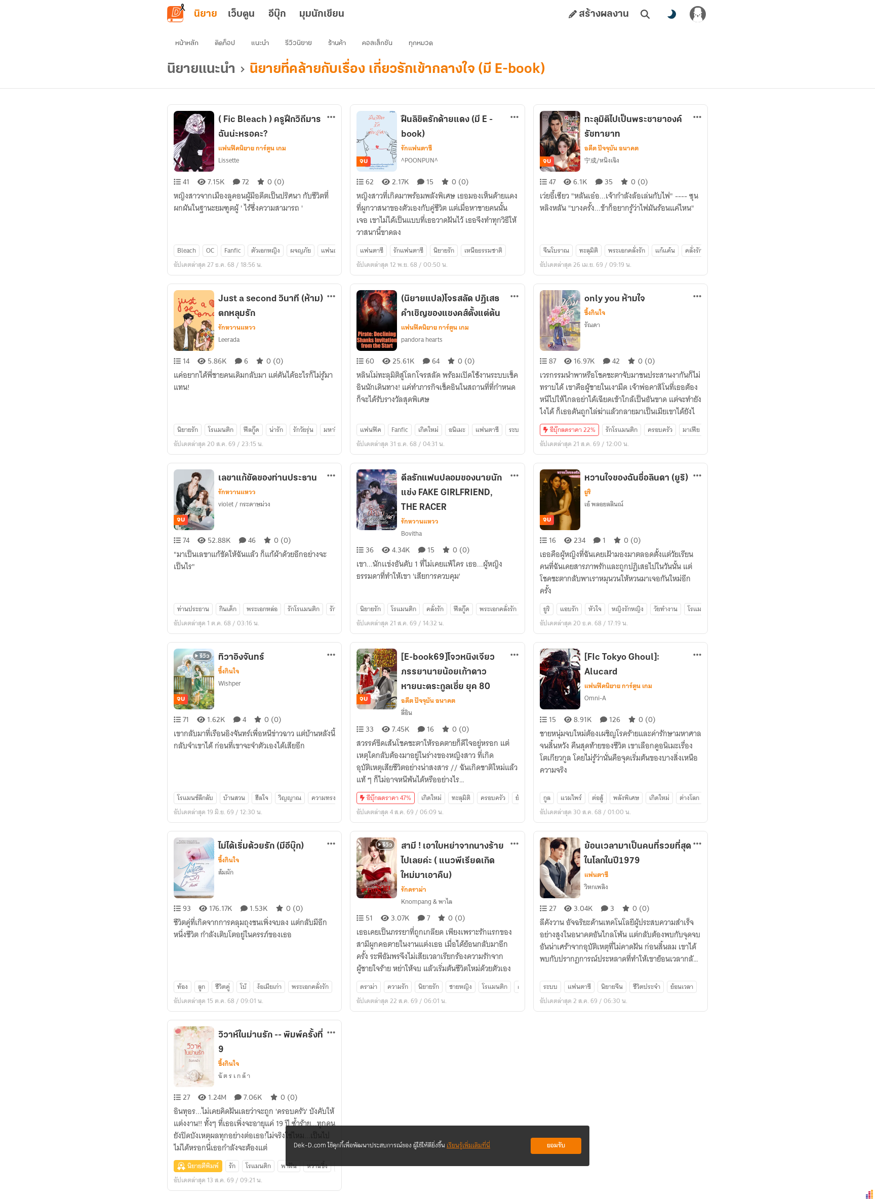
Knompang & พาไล (426, 901)
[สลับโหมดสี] (671, 14)
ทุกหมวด (421, 43)
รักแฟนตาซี (416, 148)
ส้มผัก (225, 872)
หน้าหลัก (186, 43)
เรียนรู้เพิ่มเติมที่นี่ (468, 1145)
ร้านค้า (337, 43)
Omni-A (595, 698)
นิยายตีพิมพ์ (203, 1166)
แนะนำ (260, 43)
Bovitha (411, 533)
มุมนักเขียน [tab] (321, 14)
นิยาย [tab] (205, 14)
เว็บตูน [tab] (241, 14)
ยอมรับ (556, 1145)
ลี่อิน (406, 712)
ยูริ (587, 492)
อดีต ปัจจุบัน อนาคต (611, 148)
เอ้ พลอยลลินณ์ (603, 504)
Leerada (229, 339)
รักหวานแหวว (237, 328)
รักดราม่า (413, 890)
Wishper (229, 683)
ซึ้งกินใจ (594, 313)
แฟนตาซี (596, 875)
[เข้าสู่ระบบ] (698, 14)
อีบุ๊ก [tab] (277, 14)
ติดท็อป (225, 43)
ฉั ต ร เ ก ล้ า (234, 1076)
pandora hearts (422, 339)
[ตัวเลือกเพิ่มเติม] (331, 117)
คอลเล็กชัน (377, 43)
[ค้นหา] (645, 14)
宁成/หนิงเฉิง (601, 160)
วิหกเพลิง (596, 887)
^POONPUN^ (419, 160)
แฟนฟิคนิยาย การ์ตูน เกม (252, 148)
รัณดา (592, 325)
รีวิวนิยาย (298, 43)
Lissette (228, 160)
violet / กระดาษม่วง (244, 504)
